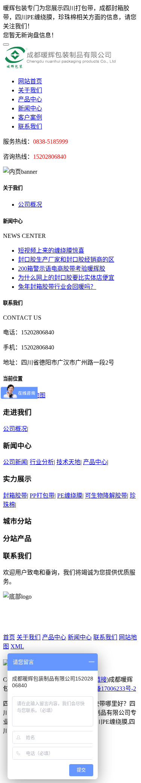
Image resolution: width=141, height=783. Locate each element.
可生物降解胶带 (106, 495)
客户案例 (30, 117)
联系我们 (30, 126)
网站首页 (30, 81)
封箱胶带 (15, 495)
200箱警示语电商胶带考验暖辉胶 (61, 268)
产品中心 (30, 99)
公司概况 (30, 204)
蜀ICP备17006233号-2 (108, 688)
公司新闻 (15, 462)
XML (17, 646)
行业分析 (42, 462)
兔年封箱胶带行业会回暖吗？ (57, 286)
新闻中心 (30, 108)
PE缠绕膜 (69, 495)
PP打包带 (42, 495)
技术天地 (68, 462)
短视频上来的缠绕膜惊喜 (51, 250)
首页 (9, 637)
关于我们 (30, 90)
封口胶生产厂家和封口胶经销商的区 (66, 259)
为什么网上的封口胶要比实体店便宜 (66, 277)
